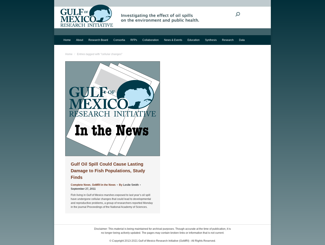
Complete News (81, 184)
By (129, 184)
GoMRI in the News (104, 184)
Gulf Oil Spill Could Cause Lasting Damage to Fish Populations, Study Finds (108, 171)
